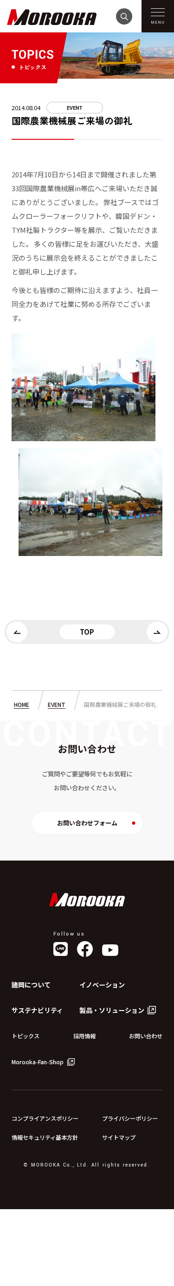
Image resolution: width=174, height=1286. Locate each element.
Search (124, 16)
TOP (87, 632)
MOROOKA (52, 17)
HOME (21, 704)
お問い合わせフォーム (87, 822)
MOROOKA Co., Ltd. (87, 899)
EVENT (74, 108)
